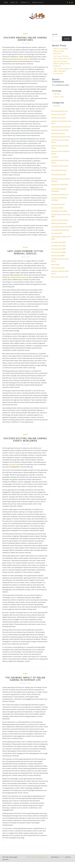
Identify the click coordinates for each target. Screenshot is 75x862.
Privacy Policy (37, 2)
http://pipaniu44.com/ (58, 174)
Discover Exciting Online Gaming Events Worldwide (25, 439)
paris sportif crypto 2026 (59, 277)
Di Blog (62, 857)
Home (6, 2)
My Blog (25, 33)
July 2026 (57, 94)
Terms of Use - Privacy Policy (37, 857)
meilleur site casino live (59, 194)
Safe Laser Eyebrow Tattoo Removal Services (25, 252)
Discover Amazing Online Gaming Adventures (25, 38)
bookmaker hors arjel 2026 (60, 136)
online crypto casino (58, 114)
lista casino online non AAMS (61, 226)
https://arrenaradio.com (59, 111)
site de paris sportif (58, 133)
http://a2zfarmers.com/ (59, 170)
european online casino (59, 166)
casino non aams (57, 207)
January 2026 (59, 97)
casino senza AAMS (58, 255)
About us (14, 2)
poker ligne (55, 264)
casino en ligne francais (59, 220)
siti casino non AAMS (58, 245)
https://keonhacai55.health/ (61, 126)
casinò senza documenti (60, 130)
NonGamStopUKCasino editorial (18, 59)
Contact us (25, 2)
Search (54, 34)
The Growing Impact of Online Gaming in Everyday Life (25, 678)
